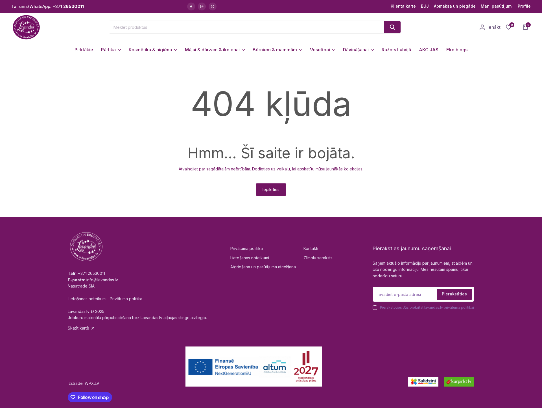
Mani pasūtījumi (497, 6)
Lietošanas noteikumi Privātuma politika (105, 298)
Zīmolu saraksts (318, 257)
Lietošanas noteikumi (249, 257)
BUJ (425, 6)
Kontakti (310, 248)
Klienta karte (403, 6)
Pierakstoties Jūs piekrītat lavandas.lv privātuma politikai (427, 307)
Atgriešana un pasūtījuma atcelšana (263, 266)
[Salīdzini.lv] (423, 382)
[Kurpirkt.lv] (459, 382)
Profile (524, 6)
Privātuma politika (246, 248)
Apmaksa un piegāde (455, 6)
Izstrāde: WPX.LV (83, 383)
